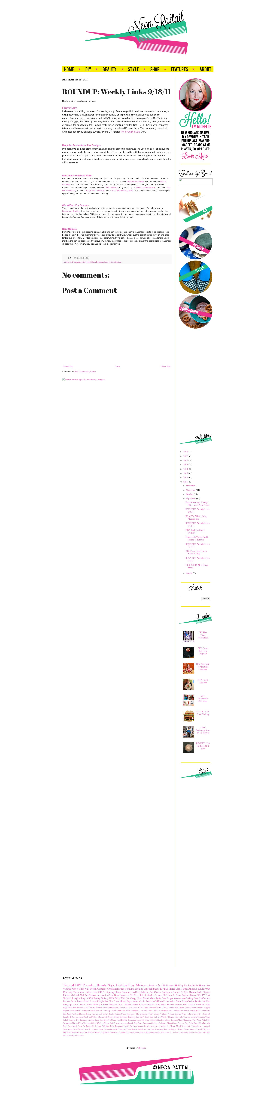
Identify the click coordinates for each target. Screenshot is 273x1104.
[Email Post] (69, 257)
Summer (126, 992)
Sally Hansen (190, 992)
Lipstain (153, 1020)
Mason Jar (165, 1026)
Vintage (67, 988)
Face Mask (72, 1026)
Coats (177, 1032)
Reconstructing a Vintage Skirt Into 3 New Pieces (197, 503)
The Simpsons (142, 1013)
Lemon (89, 1004)
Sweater (188, 1007)
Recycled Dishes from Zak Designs (81, 145)
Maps (180, 1020)
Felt (109, 1020)
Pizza (117, 998)
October (190, 494)
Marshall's (142, 1026)
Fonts (128, 1010)
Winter (107, 1032)
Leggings (140, 1020)
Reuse (88, 1013)
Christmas (78, 992)
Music (152, 998)
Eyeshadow (167, 992)
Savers (105, 1013)
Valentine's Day (203, 1004)
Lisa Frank (161, 1020)
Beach (79, 1007)
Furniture (143, 1010)
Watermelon (179, 998)
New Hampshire (91, 1029)
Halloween (168, 985)
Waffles (91, 1032)
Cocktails (85, 1010)
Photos (165, 1007)
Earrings (152, 1007)
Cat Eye (157, 1016)
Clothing (189, 998)
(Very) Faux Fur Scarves (75, 205)
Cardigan (154, 1023)
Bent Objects (69, 229)
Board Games (68, 1010)
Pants (101, 1029)
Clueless (190, 1001)
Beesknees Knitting (71, 211)
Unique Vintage (160, 1013)
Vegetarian (68, 1007)
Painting (75, 1013)
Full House (134, 1010)
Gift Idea (105, 1026)
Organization (133, 1001)
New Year (197, 1020)
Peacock (113, 1029)
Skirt (185, 1004)
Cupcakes (78, 262)
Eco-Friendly (204, 1023)
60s (74, 1007)
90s (208, 988)
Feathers (103, 1020)
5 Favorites (130, 1032)
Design (122, 1010)
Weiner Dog (99, 1032)
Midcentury (187, 1020)
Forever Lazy (69, 108)
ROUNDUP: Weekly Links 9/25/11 (197, 510)
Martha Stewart (153, 1026)
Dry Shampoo (81, 1020)
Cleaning (201, 1016)
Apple (199, 992)
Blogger (141, 1047)
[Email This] (75, 257)
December (191, 485)
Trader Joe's (151, 1001)
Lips (178, 988)
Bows (140, 1023)
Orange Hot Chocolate (95, 190)
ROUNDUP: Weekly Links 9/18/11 (197, 524)
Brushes (154, 1032)
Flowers (206, 992)
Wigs (184, 1013)
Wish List (125, 998)
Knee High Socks (203, 1010)
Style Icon (75, 1035)
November (191, 489)
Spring (181, 1007)
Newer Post (68, 366)
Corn (96, 1010)
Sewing (110, 992)
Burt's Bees (144, 1016)
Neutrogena (67, 1029)
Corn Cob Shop (104, 1010)
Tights (200, 1007)
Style (111, 984)
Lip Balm (67, 1013)
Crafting (67, 992)
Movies (123, 1001)
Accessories (102, 995)
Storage (118, 1013)
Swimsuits (67, 1023)
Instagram (132, 1020)
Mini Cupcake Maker (145, 187)
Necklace (136, 992)
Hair (95, 992)
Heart (139, 998)
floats (82, 1035)
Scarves (107, 262)
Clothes (157, 992)
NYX (111, 998)
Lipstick (148, 988)
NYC (120, 1004)
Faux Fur (81, 1026)
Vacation (83, 1032)
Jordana (192, 1010)
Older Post (165, 366)
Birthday (105, 998)
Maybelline (103, 1001)
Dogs (116, 995)
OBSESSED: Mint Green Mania (196, 566)
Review (202, 988)
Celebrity (163, 1023)
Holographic (68, 1004)
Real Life (142, 1029)
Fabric (73, 1001)
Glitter (88, 992)
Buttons (77, 1010)
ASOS (90, 998)
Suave (186, 1029)
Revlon (151, 995)
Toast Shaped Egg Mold (122, 190)
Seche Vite (173, 1007)
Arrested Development (200, 1013)
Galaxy (98, 1026)
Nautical (206, 1026)
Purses (178, 995)
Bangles (66, 1016)
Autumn (158, 995)
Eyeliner (91, 1020)
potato (113, 1032)
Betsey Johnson (76, 1016)
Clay (186, 1023)
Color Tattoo (194, 1023)
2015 (185, 464)
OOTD (102, 992)
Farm (97, 1020)
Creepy (133, 998)
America (124, 1023)
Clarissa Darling (190, 1016)
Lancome (119, 1026)
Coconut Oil (184, 1032)
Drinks (198, 1001)
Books (193, 995)
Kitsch (87, 1001)
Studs (123, 1013)
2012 (185, 477)
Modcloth (75, 995)
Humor (186, 1010)
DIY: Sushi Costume (203, 681)
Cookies (120, 1007)
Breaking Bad (133, 1016)
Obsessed (92, 995)
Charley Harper (167, 1016)
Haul (119, 1020)
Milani (146, 998)
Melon (172, 1026)
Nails (195, 985)
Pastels (159, 1007)
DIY (78, 984)
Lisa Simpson (171, 1020)
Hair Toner (202, 1032)
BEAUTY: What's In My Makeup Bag (196, 517)
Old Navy (134, 995)
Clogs (207, 1016)
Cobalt (65, 1020)
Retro (163, 1004)
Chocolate (179, 1016)
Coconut (72, 1020)
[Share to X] (81, 257)
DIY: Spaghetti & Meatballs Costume (202, 666)
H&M (165, 1010)
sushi (189, 1013)
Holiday (179, 985)
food (160, 985)
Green (113, 1020)
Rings (83, 998)
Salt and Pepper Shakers (174, 1029)
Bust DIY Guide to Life (166, 1032)
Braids (116, 1016)
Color (110, 995)
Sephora (185, 995)
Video (172, 1001)
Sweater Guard (196, 1029)
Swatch (191, 1004)
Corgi (91, 1010)
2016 (185, 460)
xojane (123, 1032)
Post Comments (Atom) (85, 371)
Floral (172, 988)
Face (65, 1026)
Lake (112, 1026)
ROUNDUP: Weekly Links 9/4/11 (197, 559)
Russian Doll (97, 1013)
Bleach (142, 1032)
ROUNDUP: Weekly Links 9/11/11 (197, 545)
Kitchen (66, 995)
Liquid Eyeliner (130, 1026)
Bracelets (147, 1023)
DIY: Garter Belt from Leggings (203, 651)
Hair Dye (206, 1001)
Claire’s (181, 1023)
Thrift (150, 1013)
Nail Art (84, 995)
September (191, 498)
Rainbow (145, 992)
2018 (185, 451)
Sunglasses (131, 1013)
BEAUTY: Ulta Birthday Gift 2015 (203, 746)
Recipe (187, 985)
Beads (178, 1001)
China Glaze (172, 1023)
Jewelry (153, 985)
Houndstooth (178, 1010)
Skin (208, 1020)
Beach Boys (132, 1023)
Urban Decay (163, 1001)
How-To (171, 995)
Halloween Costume (123, 988)
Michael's (67, 998)
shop (118, 1032)
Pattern (151, 1004)
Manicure (113, 1004)
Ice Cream (80, 1004)
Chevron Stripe (95, 1007)
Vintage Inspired (174, 1013)
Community (112, 1007)
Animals (192, 988)
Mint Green (114, 1001)
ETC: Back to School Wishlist (195, 531)
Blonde (148, 1032)
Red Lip (143, 995)
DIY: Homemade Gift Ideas (203, 698)
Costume (101, 988)
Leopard (94, 1001)
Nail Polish (91, 988)
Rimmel (170, 1004)
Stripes (170, 998)
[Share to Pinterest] (87, 257)
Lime (147, 1020)
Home (117, 366)
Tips (81, 1023)
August (189, 572)
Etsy (84, 262)
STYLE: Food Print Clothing (202, 713)
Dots (141, 1007)
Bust (151, 1016)
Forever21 (90, 1026)
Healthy (124, 1020)
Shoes (118, 992)
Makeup (141, 984)
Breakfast (123, 1016)
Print (158, 1004)
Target (184, 988)
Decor (156, 988)
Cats (151, 992)
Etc (162, 988)
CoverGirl (115, 1010)
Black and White (90, 1016)
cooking (139, 988)
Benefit (85, 1007)
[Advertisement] (197, 381)
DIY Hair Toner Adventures (203, 635)
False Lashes (193, 1032)
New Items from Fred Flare (76, 175)
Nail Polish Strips (194, 1026)
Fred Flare (91, 262)
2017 (185, 455)
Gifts (199, 995)
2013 (185, 473)
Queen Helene (131, 1029)
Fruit (208, 995)
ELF (165, 995)
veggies (207, 1007)
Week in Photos (103, 1023)
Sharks (69, 1035)
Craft (110, 988)
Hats (170, 1010)
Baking (97, 998)
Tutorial (68, 984)
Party (204, 1020)
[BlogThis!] (78, 257)
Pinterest (121, 1029)
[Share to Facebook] (84, 257)
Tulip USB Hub (111, 187)
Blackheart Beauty (105, 1016)
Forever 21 (178, 992)
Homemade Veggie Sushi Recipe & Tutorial (196, 538)
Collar (103, 1007)
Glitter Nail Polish (155, 1010)
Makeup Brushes (100, 1004)
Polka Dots (161, 998)
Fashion (121, 984)
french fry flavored (135, 181)
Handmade (124, 995)
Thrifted (75, 1023)
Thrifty (194, 1007)
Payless (107, 1029)
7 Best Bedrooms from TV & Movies (203, 730)
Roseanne (159, 1029)
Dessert (136, 1007)
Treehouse (75, 1032)
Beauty (102, 984)
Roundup (99, 262)
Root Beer (150, 1029)
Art (71, 262)
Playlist (82, 1013)
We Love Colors (89, 1023)
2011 (185, 481)
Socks (111, 1013)
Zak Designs (116, 262)
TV (203, 995)
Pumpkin (76, 998)
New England (78, 1029)
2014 (185, 468)
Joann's (80, 1001)
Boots (184, 1001)
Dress (146, 1007)
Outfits (142, 1001)
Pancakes (143, 1004)
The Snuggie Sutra (130, 131)
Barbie (137, 1032)
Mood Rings (181, 1026)
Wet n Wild (78, 988)
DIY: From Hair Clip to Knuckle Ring (196, 552)
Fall (166, 988)
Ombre (135, 1004)
